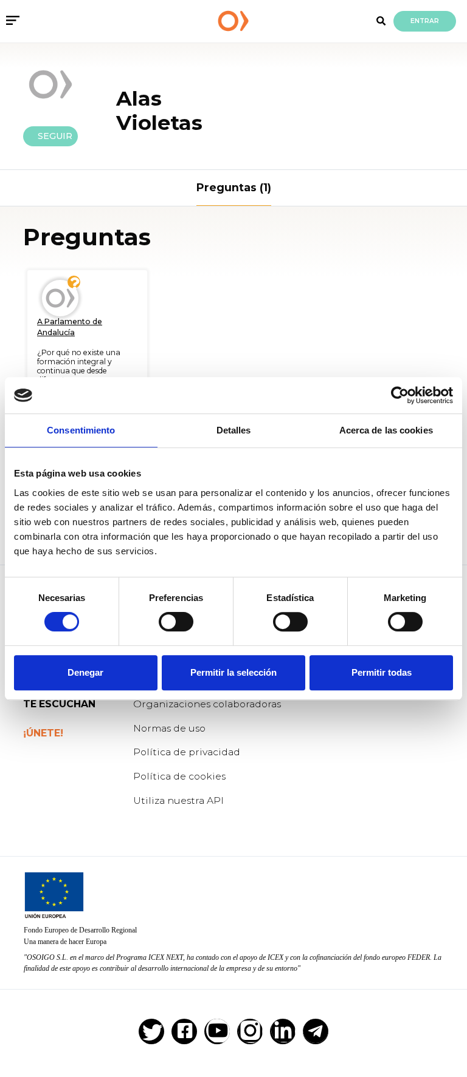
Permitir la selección (233, 672)
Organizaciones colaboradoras (207, 704)
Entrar (424, 21)
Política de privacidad (186, 752)
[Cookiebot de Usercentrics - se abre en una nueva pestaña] (400, 395)
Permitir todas (381, 672)
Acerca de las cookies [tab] (386, 430)
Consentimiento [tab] (81, 430)
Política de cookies (179, 776)
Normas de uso (169, 728)
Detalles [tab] (233, 430)
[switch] (176, 621)
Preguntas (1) (233, 187)
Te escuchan (59, 704)
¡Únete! (43, 733)
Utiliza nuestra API (178, 800)
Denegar (85, 672)
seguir (50, 136)
